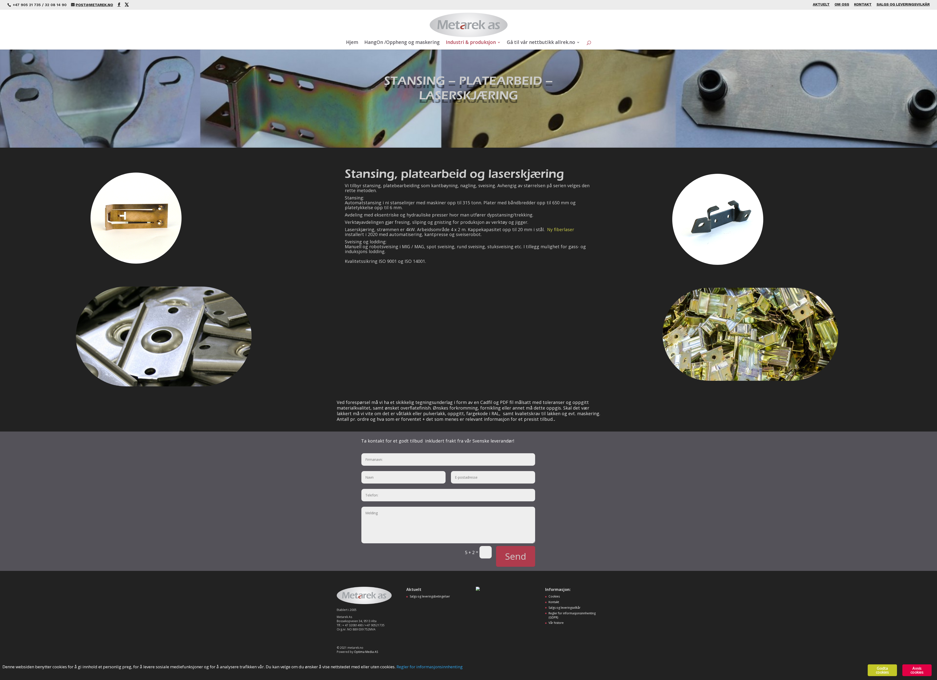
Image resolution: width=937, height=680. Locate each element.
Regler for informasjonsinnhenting (430, 667)
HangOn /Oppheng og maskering (402, 43)
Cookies (554, 596)
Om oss (842, 5)
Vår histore (556, 623)
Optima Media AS (366, 652)
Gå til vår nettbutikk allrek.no (541, 43)
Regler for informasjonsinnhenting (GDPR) (572, 615)
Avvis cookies (916, 670)
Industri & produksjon (471, 43)
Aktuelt (821, 5)
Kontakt (863, 5)
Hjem (352, 43)
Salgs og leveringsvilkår (903, 5)
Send (515, 556)
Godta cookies (882, 670)
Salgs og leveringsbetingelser (430, 596)
